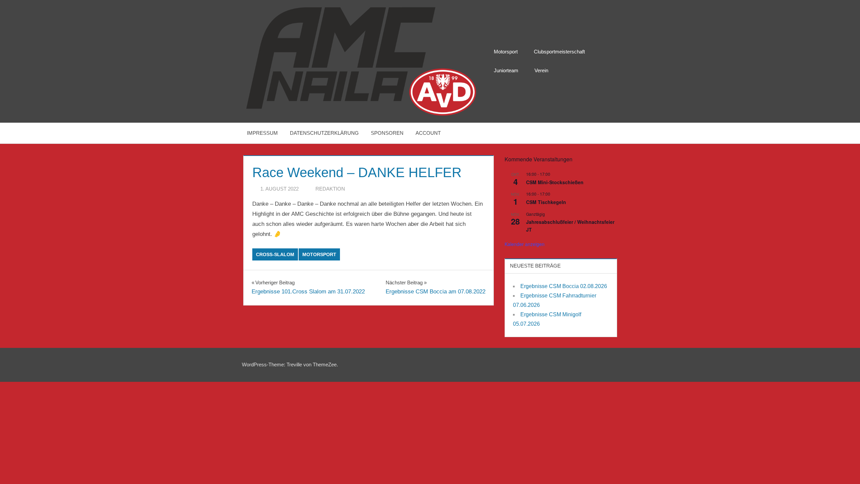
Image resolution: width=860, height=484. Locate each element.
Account (428, 133)
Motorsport (506, 51)
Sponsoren (387, 133)
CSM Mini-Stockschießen (555, 182)
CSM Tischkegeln (546, 202)
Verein (541, 70)
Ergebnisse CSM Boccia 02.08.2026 (563, 286)
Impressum (262, 133)
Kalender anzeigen (525, 244)
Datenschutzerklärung (324, 133)
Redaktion (330, 189)
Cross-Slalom (275, 254)
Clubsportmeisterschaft (559, 51)
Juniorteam (506, 70)
